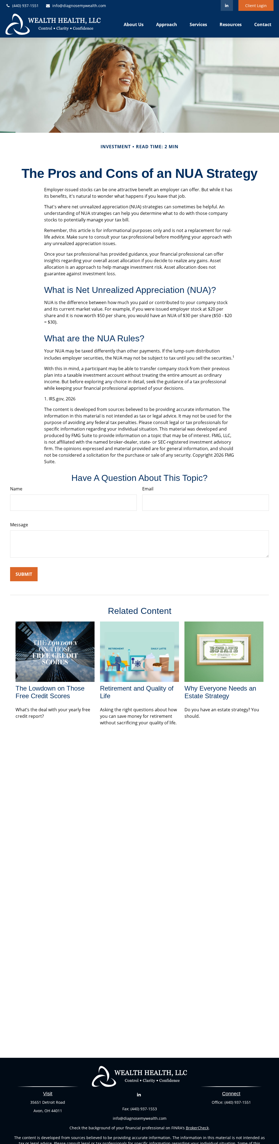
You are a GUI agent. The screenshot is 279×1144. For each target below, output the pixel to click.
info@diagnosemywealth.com (79, 5)
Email (147, 489)
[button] (134, 24)
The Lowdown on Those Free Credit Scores (50, 692)
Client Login (256, 5)
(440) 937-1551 (25, 5)
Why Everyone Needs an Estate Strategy (220, 692)
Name (16, 489)
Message (19, 525)
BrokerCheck (197, 1127)
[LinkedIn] (227, 5)
